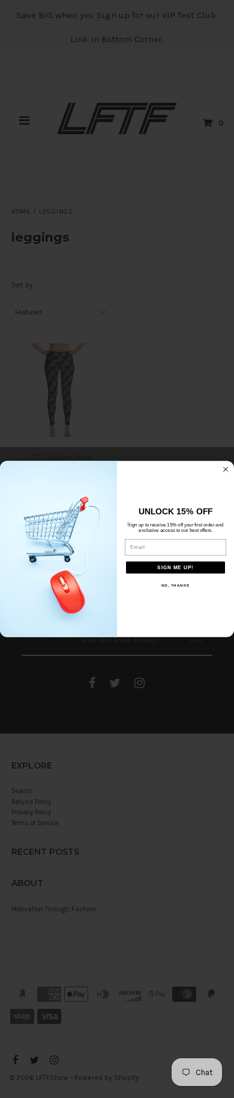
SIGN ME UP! (175, 567)
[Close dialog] (225, 469)
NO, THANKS (175, 586)
